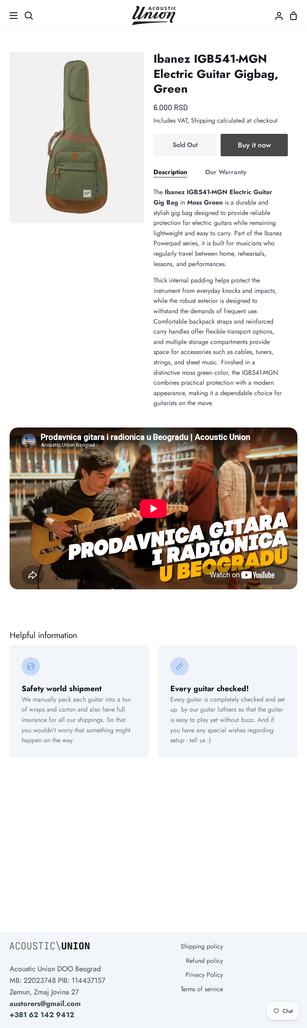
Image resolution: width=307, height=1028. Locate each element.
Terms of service (202, 989)
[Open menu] (9, 15)
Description (170, 172)
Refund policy (204, 960)
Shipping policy (202, 946)
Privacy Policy (204, 974)
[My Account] (276, 15)
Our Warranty (225, 172)
